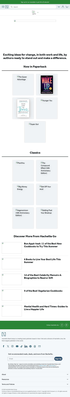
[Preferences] (59, 6)
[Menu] (3, 6)
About (4, 374)
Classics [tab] (35, 152)
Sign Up (58, 359)
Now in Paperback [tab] (35, 66)
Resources (5, 379)
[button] (37, 12)
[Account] (63, 6)
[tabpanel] (35, 110)
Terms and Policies (8, 384)
